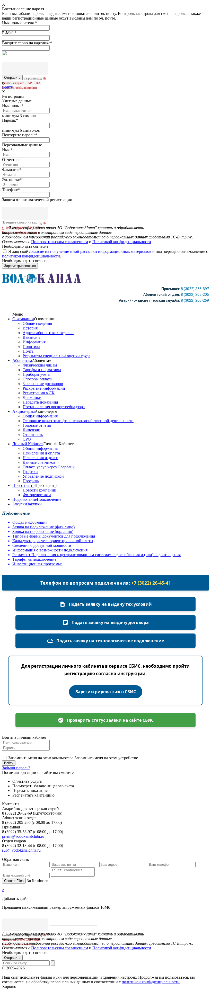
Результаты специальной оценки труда (56, 356)
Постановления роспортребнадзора (54, 407)
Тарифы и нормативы (42, 370)
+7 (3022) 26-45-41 (151, 583)
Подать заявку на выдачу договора (110, 622)
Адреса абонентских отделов (48, 333)
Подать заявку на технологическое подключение (110, 641)
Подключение (24, 499)
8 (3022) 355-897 (195, 289)
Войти (7, 87)
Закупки (19, 504)
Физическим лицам (40, 365)
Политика (31, 346)
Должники (32, 397)
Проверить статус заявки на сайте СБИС (110, 720)
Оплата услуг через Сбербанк (49, 467)
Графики (30, 471)
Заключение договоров (43, 383)
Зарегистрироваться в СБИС (105, 691)
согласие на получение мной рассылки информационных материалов (90, 251)
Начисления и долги (40, 458)
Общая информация (40, 416)
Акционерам (23, 411)
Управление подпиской (43, 476)
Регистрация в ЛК (39, 393)
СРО (27, 439)
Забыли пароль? (16, 768)
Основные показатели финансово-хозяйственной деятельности (78, 420)
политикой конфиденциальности (31, 256)
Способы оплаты (37, 379)
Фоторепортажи (37, 495)
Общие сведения (37, 323)
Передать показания (40, 402)
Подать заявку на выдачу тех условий (110, 604)
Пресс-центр (23, 485)
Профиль (31, 481)
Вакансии (31, 337)
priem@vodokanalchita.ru (23, 836)
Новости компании (39, 490)
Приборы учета (36, 374)
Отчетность (33, 434)
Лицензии (31, 430)
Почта (28, 351)
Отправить (12, 958)
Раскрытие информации (44, 388)
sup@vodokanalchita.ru (21, 850)
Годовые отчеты (37, 425)
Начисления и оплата (41, 453)
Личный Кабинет (27, 444)
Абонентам (22, 360)
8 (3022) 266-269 (195, 300)
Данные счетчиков (39, 462)
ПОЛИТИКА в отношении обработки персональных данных (80, 968)
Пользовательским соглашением (59, 241)
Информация (34, 342)
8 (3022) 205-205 (195, 294)
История (30, 328)
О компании (23, 319)
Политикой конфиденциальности (121, 241)
